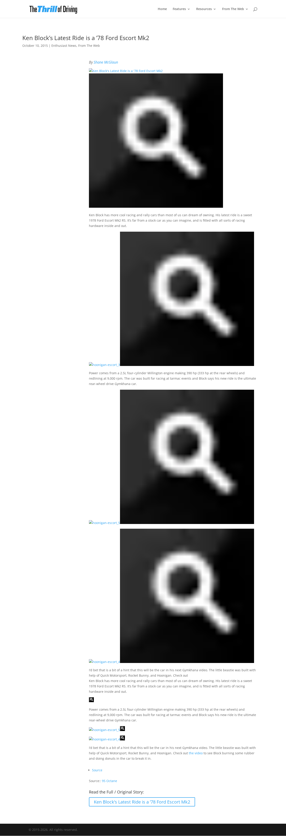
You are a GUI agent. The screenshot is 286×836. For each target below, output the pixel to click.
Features (179, 9)
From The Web (233, 9)
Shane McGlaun (106, 62)
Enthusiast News (63, 45)
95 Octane (109, 781)
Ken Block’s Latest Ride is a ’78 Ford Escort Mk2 (142, 802)
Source (97, 770)
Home (162, 9)
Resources (204, 9)
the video (196, 753)
